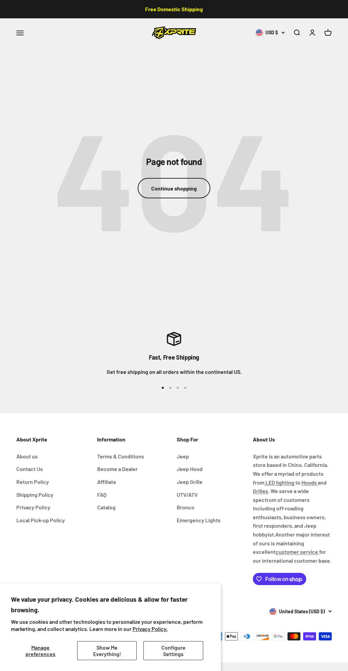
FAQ (101, 494)
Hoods (309, 482)
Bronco (185, 507)
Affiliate (106, 481)
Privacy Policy (33, 507)
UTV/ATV (187, 494)
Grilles (260, 491)
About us (27, 456)
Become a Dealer (117, 469)
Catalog (106, 507)
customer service (297, 551)
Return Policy (32, 481)
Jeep (183, 456)
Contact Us (29, 469)
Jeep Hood (190, 469)
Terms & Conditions (120, 456)
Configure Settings (173, 650)
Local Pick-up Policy (40, 520)
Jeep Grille (190, 481)
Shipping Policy (34, 494)
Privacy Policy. (150, 628)
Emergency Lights (199, 520)
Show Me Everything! (107, 650)
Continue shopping (174, 188)
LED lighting (279, 482)
